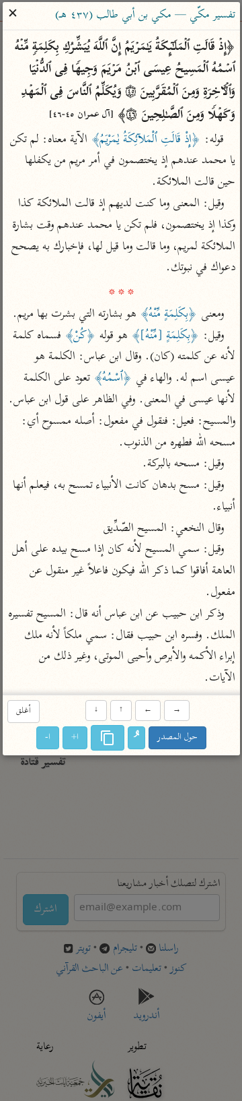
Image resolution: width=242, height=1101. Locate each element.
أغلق (22, 711)
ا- (47, 738)
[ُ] (136, 738)
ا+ (75, 738)
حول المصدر (177, 738)
